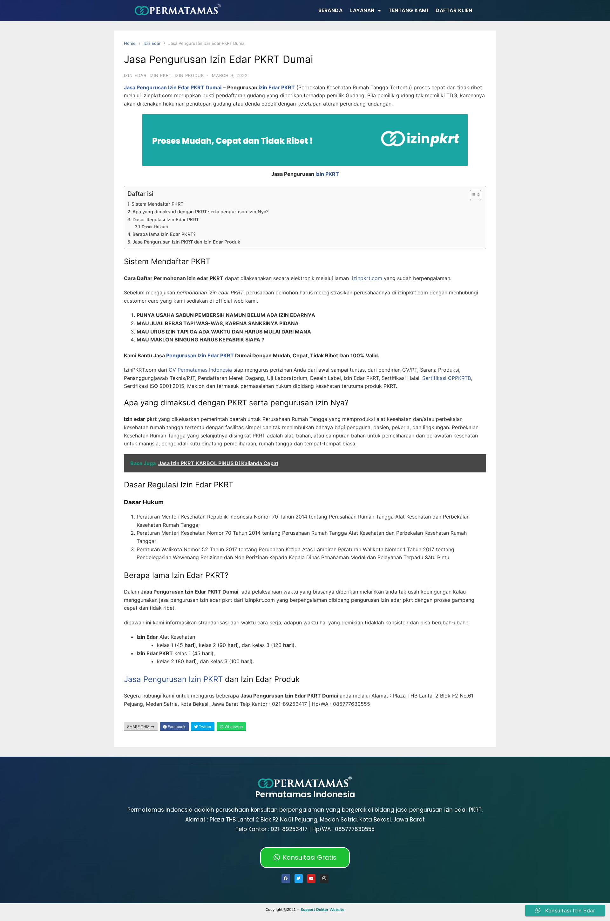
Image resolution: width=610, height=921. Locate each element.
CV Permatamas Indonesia (200, 370)
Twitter (204, 726)
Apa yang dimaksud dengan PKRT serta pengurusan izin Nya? (200, 211)
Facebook (176, 726)
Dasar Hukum (155, 226)
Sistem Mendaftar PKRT (157, 204)
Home (130, 43)
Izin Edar (152, 43)
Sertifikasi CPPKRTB (446, 378)
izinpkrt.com (367, 278)
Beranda (330, 10)
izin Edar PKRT (277, 87)
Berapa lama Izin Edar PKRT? (164, 234)
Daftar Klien (454, 10)
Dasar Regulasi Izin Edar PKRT (165, 219)
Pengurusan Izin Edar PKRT (200, 355)
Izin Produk (189, 75)
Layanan (362, 10)
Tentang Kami (408, 10)
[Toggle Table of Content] (472, 194)
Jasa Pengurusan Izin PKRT (173, 679)
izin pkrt (161, 75)
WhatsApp (233, 726)
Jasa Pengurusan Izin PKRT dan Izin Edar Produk (186, 241)
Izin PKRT (327, 174)
